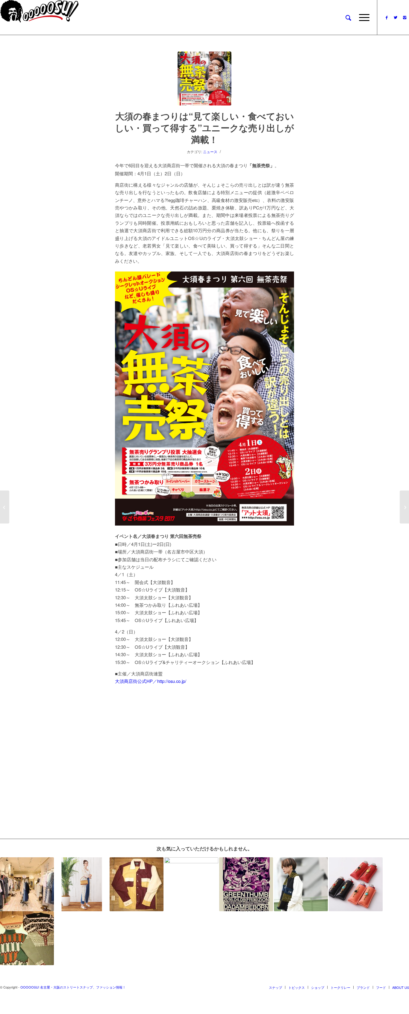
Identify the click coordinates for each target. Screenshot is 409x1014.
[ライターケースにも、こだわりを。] (356, 884)
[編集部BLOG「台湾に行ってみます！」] (4, 507)
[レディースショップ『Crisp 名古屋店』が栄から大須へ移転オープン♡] (27, 884)
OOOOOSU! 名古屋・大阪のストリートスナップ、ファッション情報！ (73, 987)
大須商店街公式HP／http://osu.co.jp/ (150, 681)
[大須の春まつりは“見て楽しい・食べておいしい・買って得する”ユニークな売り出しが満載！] (204, 78)
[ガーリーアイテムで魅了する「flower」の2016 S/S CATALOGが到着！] (82, 884)
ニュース (210, 151)
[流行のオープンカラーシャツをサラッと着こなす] (136, 884)
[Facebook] (386, 17)
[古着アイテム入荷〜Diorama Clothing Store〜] (27, 938)
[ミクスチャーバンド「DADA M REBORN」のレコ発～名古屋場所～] (246, 884)
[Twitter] (395, 17)
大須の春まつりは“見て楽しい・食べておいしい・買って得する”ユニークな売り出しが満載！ (204, 127)
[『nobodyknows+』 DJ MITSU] (404, 507)
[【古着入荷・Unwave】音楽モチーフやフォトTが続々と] (191, 884)
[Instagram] (404, 17)
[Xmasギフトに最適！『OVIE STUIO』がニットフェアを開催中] (301, 884)
